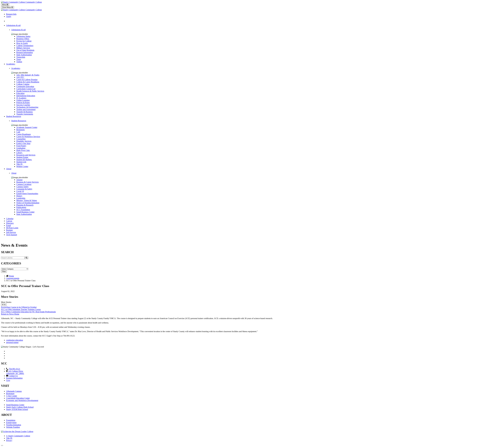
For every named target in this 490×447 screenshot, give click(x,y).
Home (11, 276)
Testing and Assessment (25, 109)
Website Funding (13, 427)
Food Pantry (21, 146)
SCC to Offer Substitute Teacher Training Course (21, 309)
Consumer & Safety (24, 189)
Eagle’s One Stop (23, 143)
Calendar (9, 218)
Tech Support (11, 235)
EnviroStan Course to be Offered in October (19, 307)
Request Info (11, 14)
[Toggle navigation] (4, 304)
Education (20, 93)
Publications (21, 207)
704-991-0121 (14, 369)
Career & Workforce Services (28, 136)
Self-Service (11, 232)
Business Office (22, 39)
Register (9, 230)
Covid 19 (20, 191)
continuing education (14, 340)
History (19, 196)
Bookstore (20, 130)
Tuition (19, 62)
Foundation (10, 420)
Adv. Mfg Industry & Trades (27, 75)
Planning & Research (24, 205)
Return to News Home (10, 314)
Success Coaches (23, 105)
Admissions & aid (13, 25)
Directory (10, 223)
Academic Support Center (26, 127)
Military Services (23, 48)
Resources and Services (25, 155)
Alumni (19, 180)
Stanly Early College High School (20, 407)
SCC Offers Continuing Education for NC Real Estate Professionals (28, 312)
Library (19, 153)
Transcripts (20, 57)
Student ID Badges (24, 159)
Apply (8, 16)
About (8, 169)
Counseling (21, 139)
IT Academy (21, 98)
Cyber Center (11, 396)
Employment (11, 422)
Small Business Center (25, 212)
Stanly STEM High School (17, 409)
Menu (4, 5)
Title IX (19, 164)
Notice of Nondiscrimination (27, 203)
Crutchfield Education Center (18, 398)
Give (8, 380)
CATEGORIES (11, 263)
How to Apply (22, 43)
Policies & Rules (23, 102)
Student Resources (13, 116)
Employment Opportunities (27, 193)
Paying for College (24, 41)
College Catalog (22, 84)
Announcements (12, 278)
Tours (18, 59)
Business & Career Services (27, 182)
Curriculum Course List (25, 89)
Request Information (24, 52)
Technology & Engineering (27, 107)
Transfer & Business (24, 112)
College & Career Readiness (27, 82)
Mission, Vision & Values (26, 200)
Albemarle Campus (14, 391)
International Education (25, 96)
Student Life (21, 162)
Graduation (20, 148)
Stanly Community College (18, 436)
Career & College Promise (27, 79)
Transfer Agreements (24, 114)
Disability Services (23, 141)
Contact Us (13, 376)
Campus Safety (22, 187)
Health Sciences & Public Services (30, 91)
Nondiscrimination (13, 425)
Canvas (9, 221)
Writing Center (22, 166)
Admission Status (23, 36)
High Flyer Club (23, 150)
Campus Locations (23, 184)
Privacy (9, 440)
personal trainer (12, 342)
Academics (10, 64)
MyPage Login (12, 228)
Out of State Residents (25, 50)
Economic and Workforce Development (22, 400)
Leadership (20, 198)
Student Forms (22, 157)
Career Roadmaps (23, 134)
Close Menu (6, 7)
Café (18, 132)
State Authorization (24, 55)
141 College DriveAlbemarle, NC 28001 (15, 372)
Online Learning (23, 100)
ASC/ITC (20, 77)
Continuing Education (25, 86)
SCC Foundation (23, 210)
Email (8, 225)
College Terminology (24, 45)
